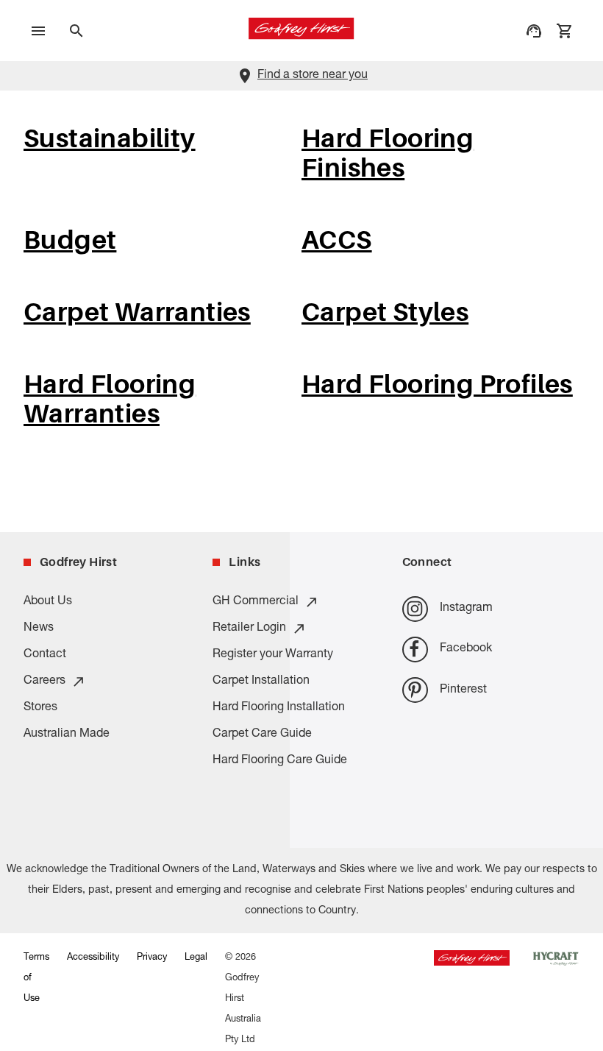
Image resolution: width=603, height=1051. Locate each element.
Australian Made (67, 734)
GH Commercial (256, 602)
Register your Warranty (273, 655)
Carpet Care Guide (262, 734)
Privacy (152, 958)
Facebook (466, 649)
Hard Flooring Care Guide (280, 761)
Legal (196, 958)
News (39, 628)
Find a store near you (312, 76)
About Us (48, 602)
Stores (40, 708)
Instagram (466, 609)
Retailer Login (249, 628)
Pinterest (463, 690)
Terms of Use (36, 978)
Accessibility (93, 958)
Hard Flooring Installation (279, 708)
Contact (45, 655)
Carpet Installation (261, 681)
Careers (44, 681)
